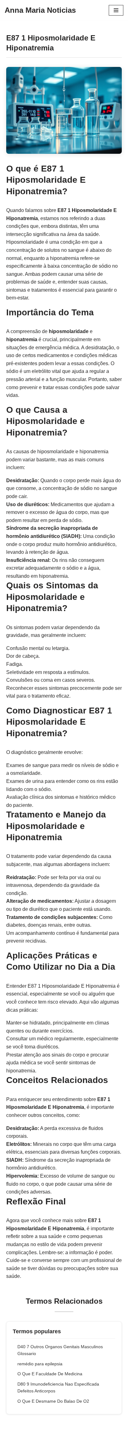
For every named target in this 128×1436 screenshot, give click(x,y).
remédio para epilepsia (39, 1363)
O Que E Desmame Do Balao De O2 (53, 1401)
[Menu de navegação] (116, 10)
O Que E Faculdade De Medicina (49, 1373)
